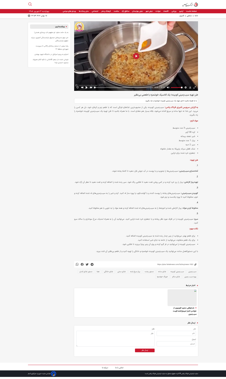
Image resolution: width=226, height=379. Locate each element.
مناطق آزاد (125, 11)
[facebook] (82, 264)
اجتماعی (95, 11)
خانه (196, 15)
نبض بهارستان (137, 11)
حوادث (158, 11)
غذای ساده (162, 271)
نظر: (153, 329)
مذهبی (189, 15)
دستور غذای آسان (85, 271)
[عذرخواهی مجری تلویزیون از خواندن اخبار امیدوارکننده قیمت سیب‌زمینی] (182, 298)
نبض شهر (149, 11)
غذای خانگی (108, 271)
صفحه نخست (191, 11)
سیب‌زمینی (192, 271)
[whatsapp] (77, 264)
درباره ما (105, 367)
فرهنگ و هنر (106, 11)
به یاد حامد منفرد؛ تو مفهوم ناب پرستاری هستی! (51, 32)
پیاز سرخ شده (135, 271)
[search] (30, 4)
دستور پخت (149, 271)
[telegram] (92, 264)
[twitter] (87, 264)
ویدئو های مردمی (69, 11)
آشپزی (181, 15)
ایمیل (194, 339)
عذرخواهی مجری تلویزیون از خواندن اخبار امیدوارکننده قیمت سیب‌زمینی (184, 311)
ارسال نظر (145, 350)
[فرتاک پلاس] (190, 4)
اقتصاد (166, 11)
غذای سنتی (121, 271)
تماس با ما (119, 367)
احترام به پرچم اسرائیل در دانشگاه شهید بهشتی (51, 54)
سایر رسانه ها (84, 11)
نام (195, 329)
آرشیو (181, 11)
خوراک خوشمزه (162, 276)
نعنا (98, 271)
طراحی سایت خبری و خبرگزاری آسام (39, 373)
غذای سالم (176, 276)
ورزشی (174, 11)
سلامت (116, 11)
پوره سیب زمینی (190, 276)
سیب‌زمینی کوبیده (177, 271)
